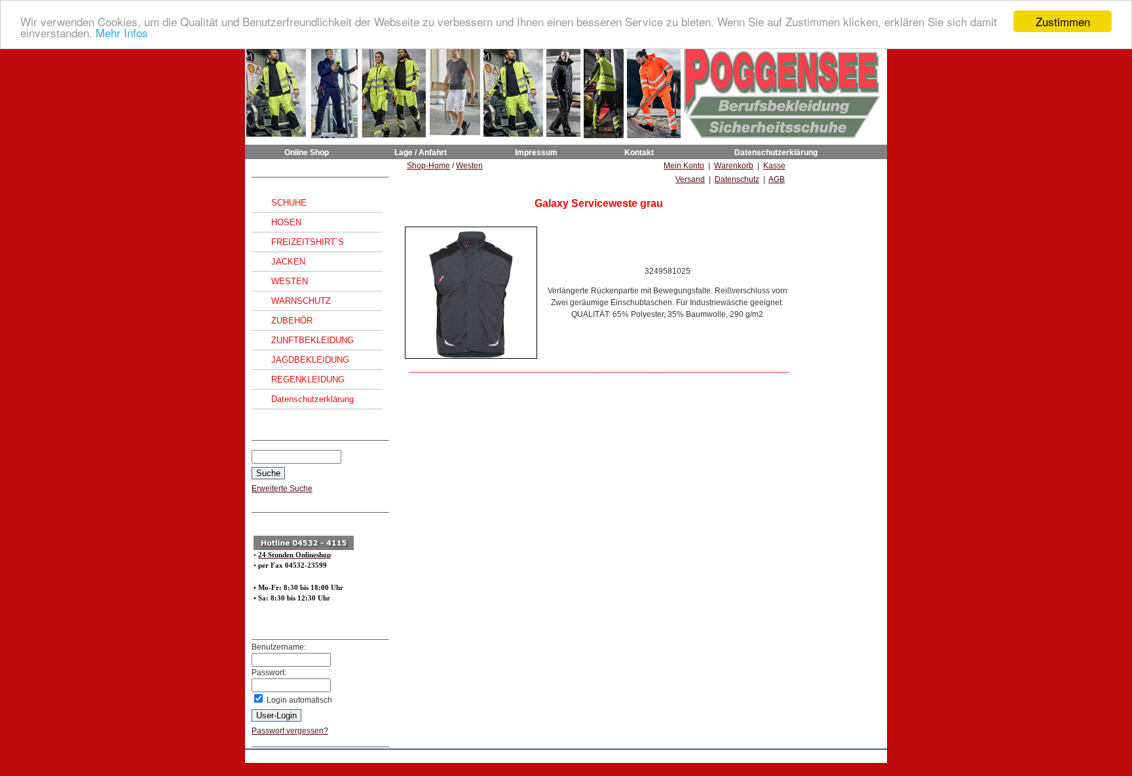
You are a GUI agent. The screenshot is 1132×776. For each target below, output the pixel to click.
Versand (690, 179)
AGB (776, 179)
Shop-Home (428, 165)
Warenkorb (733, 165)
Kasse (774, 165)
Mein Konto (684, 165)
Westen (469, 165)
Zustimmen (1063, 21)
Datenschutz (737, 179)
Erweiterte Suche (282, 488)
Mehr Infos (122, 33)
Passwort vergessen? (290, 730)
